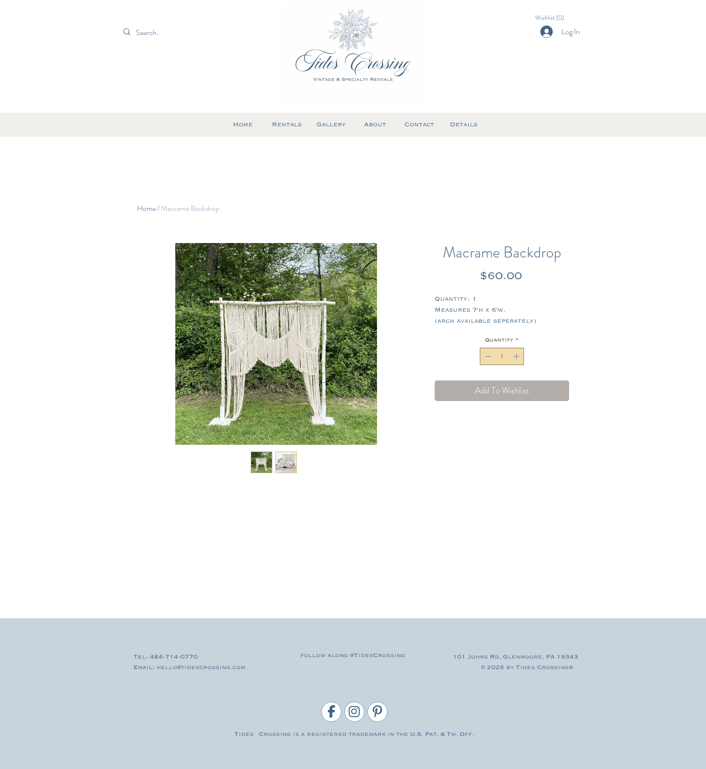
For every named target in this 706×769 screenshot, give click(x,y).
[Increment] (517, 356)
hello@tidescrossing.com (201, 667)
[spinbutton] (502, 356)
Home (146, 208)
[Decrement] (487, 356)
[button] (553, 17)
